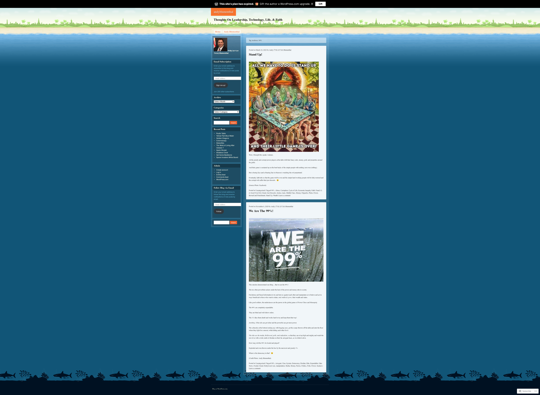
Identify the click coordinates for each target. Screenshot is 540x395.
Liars (283, 193)
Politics (304, 366)
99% (272, 190)
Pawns (298, 366)
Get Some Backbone (224, 155)
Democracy (296, 363)
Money (298, 193)
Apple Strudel (221, 150)
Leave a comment (284, 195)
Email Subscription (222, 61)
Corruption (284, 190)
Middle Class (290, 193)
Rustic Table (221, 133)
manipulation (280, 366)
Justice (279, 193)
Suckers (319, 366)
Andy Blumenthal (231, 31)
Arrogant (278, 363)
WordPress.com (222, 179)
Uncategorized (260, 190)
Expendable (314, 363)
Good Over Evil (256, 193)
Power (316, 193)
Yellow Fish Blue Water (225, 135)
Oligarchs (305, 193)
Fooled (256, 366)
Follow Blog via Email (224, 187)
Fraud (318, 190)
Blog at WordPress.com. (220, 389)
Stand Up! (255, 54)
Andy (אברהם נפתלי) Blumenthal (280, 50)
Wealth (275, 195)
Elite (307, 363)
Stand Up (269, 195)
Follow (218, 211)
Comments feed (222, 177)
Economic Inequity (304, 190)
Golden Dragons (222, 138)
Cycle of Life (293, 190)
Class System (286, 363)
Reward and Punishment (257, 195)
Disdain (303, 363)
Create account (222, 170)
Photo (311, 193)
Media (288, 366)
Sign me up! (220, 85)
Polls (309, 366)
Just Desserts (271, 193)
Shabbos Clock (222, 152)
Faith (313, 190)
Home (217, 31)
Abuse (277, 190)
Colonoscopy (221, 140)
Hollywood (268, 366)
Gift (320, 4)
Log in (218, 172)
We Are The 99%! (261, 210)
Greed (264, 193)
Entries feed (220, 174)
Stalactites (220, 143)
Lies (274, 366)
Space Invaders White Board (227, 157)
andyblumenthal (223, 12)
